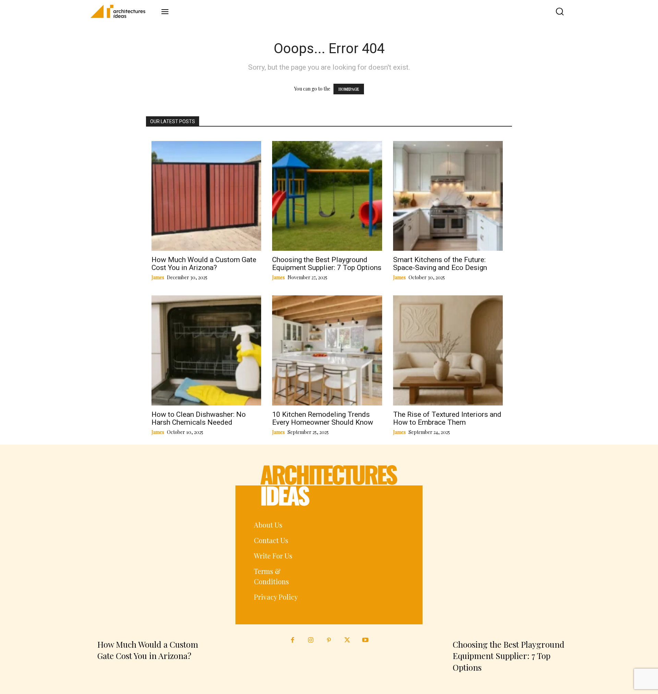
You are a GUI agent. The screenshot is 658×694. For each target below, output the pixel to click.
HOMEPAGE (349, 89)
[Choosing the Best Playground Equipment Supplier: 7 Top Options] (507, 559)
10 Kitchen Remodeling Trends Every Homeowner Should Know (322, 418)
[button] (554, 11)
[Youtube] (365, 640)
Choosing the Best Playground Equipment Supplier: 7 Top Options (326, 264)
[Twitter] (347, 640)
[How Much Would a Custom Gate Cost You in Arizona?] (151, 559)
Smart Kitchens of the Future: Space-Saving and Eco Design (440, 264)
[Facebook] (292, 640)
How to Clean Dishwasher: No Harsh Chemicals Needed (198, 418)
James (157, 277)
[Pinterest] (328, 640)
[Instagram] (310, 640)
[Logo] (122, 11)
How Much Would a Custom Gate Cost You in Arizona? (203, 264)
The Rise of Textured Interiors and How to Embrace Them (447, 418)
